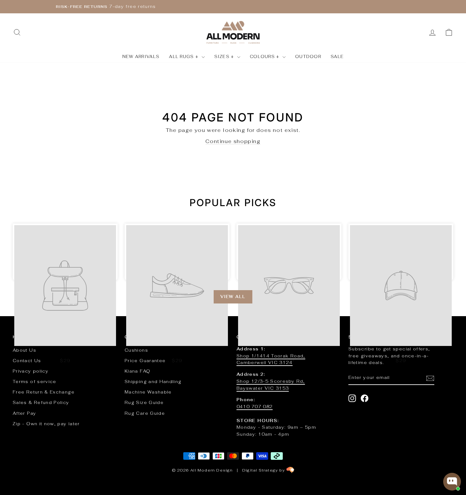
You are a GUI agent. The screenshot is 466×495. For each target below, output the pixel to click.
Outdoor (308, 56)
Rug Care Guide (145, 413)
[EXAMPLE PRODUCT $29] (65, 252)
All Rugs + (184, 56)
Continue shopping (232, 141)
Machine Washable (148, 392)
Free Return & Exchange (43, 392)
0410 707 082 (254, 406)
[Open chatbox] (452, 482)
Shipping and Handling (153, 381)
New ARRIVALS (141, 56)
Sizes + (225, 56)
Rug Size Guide (144, 402)
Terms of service (34, 381)
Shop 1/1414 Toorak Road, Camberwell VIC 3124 (270, 359)
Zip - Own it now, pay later (46, 424)
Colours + (265, 56)
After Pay (24, 413)
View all (232, 296)
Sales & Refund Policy (41, 402)
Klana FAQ (137, 371)
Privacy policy (31, 371)
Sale (337, 56)
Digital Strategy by (264, 470)
